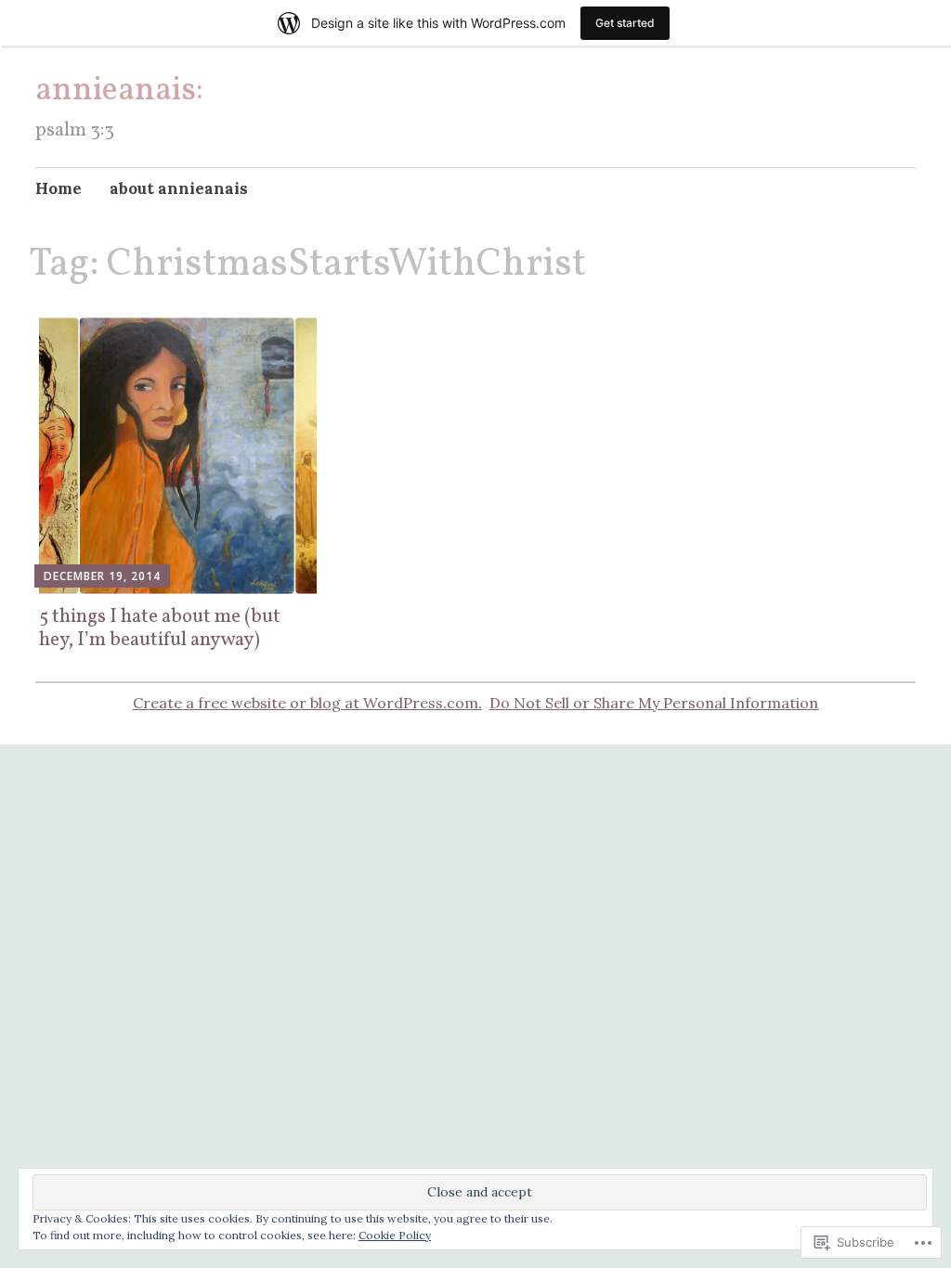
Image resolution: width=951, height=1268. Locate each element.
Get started (625, 23)
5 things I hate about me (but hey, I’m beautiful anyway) (159, 628)
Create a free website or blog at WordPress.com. (307, 702)
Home (58, 188)
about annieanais (179, 188)
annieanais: (119, 91)
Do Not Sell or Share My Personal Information (653, 702)
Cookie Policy (394, 1235)
